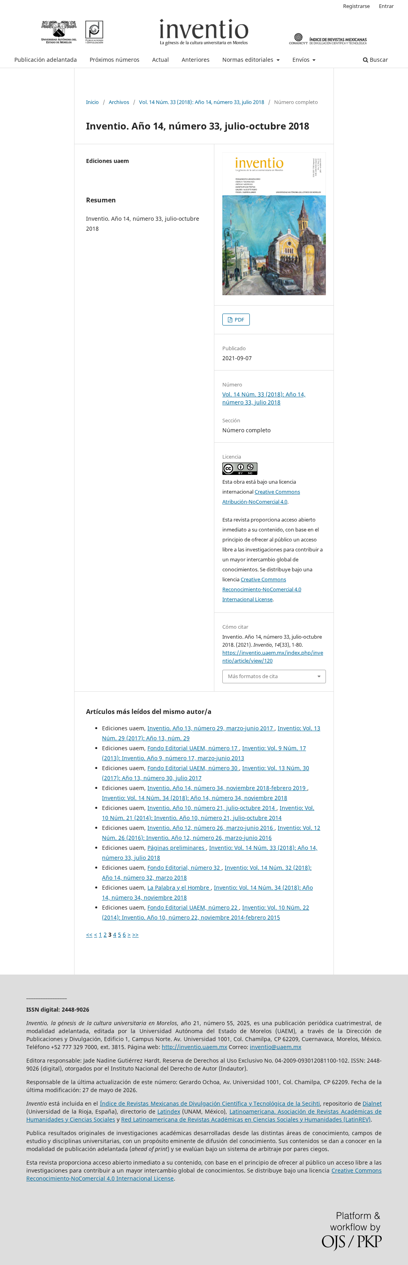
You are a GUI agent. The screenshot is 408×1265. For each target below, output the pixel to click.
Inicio (92, 102)
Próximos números (114, 59)
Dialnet (372, 1103)
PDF (238, 319)
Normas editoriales (248, 59)
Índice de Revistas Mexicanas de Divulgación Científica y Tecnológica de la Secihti (210, 1103)
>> (135, 934)
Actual (160, 59)
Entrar (386, 6)
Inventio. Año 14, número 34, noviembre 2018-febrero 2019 (227, 788)
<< (89, 934)
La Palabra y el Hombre (179, 887)
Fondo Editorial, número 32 (184, 867)
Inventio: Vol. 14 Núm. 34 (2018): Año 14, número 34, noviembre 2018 (194, 798)
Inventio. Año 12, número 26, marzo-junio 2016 (211, 828)
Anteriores (196, 59)
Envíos (301, 59)
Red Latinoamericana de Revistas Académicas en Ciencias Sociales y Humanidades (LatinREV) (246, 1119)
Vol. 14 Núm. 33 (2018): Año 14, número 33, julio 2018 (201, 102)
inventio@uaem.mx (275, 1047)
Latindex (168, 1111)
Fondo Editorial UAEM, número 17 (193, 748)
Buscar (378, 59)
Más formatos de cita (253, 676)
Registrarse (356, 6)
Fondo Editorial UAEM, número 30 (193, 768)
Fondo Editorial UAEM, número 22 (193, 907)
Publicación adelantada (45, 59)
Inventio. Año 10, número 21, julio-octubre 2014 (212, 808)
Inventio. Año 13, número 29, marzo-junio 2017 (211, 728)
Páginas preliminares (176, 847)
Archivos (119, 102)
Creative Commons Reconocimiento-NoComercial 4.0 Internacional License (261, 589)
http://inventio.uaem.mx (194, 1047)
